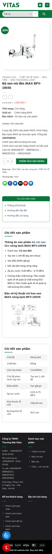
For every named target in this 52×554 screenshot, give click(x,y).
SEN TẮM (16, 169)
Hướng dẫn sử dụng (17, 215)
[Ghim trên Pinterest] (25, 183)
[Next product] (4, 97)
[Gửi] (44, 14)
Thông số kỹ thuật (16, 205)
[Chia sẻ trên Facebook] (10, 183)
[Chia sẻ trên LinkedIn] (30, 183)
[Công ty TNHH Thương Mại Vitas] (12, 5)
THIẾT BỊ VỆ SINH (29, 77)
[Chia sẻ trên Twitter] (15, 183)
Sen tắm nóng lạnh (22, 80)
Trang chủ (9, 77)
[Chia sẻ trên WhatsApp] (4, 183)
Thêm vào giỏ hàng (31, 161)
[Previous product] (10, 97)
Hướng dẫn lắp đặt (17, 210)
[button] (40, 5)
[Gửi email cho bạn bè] (20, 183)
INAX (16, 177)
